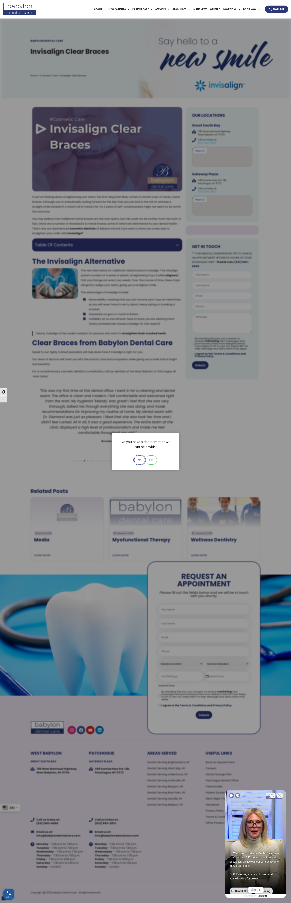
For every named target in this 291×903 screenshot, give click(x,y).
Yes (151, 460)
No (139, 460)
